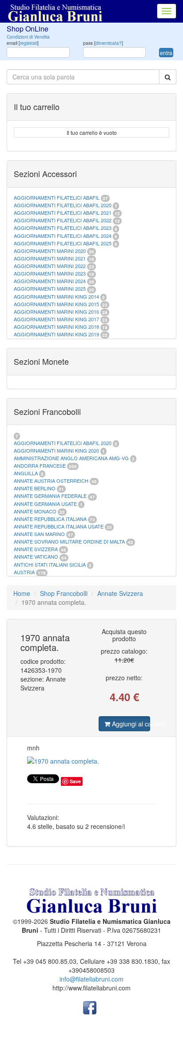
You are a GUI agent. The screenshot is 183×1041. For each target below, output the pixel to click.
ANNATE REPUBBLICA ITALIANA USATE (59, 526)
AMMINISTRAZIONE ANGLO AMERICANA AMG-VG (71, 457)
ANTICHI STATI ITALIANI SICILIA (50, 564)
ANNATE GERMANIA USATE (45, 503)
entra (166, 52)
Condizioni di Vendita (28, 37)
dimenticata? (108, 43)
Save (75, 781)
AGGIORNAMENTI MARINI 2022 (50, 265)
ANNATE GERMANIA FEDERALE (50, 495)
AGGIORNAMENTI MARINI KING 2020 (56, 450)
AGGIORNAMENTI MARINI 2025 (50, 288)
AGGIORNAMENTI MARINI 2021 (50, 258)
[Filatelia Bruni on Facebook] (89, 1006)
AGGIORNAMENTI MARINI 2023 (50, 273)
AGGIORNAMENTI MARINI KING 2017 (56, 319)
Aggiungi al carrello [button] (130, 723)
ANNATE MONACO (35, 511)
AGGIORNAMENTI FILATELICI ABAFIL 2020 (62, 205)
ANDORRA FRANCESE (40, 465)
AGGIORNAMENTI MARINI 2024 (50, 280)
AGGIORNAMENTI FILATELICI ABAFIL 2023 (62, 227)
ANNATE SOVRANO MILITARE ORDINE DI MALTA (70, 541)
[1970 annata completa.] (91, 761)
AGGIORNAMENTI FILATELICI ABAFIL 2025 (62, 243)
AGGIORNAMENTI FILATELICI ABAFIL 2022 (62, 220)
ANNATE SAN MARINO (39, 533)
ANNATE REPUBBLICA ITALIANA (50, 518)
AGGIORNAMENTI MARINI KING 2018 (56, 326)
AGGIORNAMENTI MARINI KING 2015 (57, 304)
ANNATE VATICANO (36, 556)
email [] (23, 43)
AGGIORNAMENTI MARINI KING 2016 (56, 311)
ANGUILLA (26, 473)
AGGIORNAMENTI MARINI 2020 (50, 250)
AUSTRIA (24, 572)
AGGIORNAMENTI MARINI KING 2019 (56, 334)
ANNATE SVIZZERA (36, 548)
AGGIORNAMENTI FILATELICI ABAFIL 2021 (62, 212)
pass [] (103, 43)
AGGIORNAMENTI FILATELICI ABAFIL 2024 (62, 235)
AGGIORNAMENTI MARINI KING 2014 (56, 296)
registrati (28, 43)
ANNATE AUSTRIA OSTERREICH (51, 480)
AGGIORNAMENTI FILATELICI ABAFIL (57, 197)
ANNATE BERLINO (35, 488)
